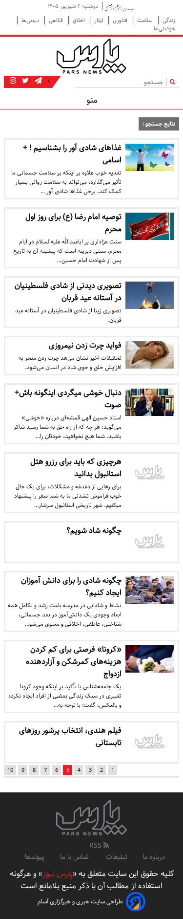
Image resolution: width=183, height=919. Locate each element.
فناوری (121, 20)
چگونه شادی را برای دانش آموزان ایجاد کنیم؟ (71, 586)
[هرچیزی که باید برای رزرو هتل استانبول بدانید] (149, 473)
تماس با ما (75, 857)
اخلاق (79, 20)
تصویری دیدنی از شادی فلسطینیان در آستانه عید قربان (68, 292)
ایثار (99, 20)
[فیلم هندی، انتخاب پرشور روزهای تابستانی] (149, 742)
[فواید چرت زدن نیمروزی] (149, 355)
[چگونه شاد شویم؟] (149, 542)
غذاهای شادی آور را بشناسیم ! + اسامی (72, 154)
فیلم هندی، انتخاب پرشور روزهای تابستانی (70, 736)
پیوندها (34, 857)
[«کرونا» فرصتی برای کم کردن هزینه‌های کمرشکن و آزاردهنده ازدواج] (149, 659)
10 (10, 770)
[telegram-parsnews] (37, 81)
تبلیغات (116, 857)
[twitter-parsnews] (24, 81)
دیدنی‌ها (31, 20)
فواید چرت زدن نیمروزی (85, 345)
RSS (96, 845)
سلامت (145, 20)
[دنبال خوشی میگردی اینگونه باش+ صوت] (149, 402)
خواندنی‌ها (164, 28)
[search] (174, 82)
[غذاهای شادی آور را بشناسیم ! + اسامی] (149, 157)
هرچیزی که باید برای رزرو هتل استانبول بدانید (76, 468)
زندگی (169, 20)
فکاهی (56, 20)
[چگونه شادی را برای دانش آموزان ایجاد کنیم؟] (149, 590)
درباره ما (153, 857)
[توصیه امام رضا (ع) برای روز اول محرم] (149, 226)
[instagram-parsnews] (13, 81)
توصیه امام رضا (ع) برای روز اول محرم (73, 223)
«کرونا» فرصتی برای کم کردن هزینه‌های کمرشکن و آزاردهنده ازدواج (74, 661)
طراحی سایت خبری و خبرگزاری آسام (80, 901)
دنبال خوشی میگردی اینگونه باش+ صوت (68, 399)
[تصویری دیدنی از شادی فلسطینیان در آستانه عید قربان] (149, 295)
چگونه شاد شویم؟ (94, 531)
